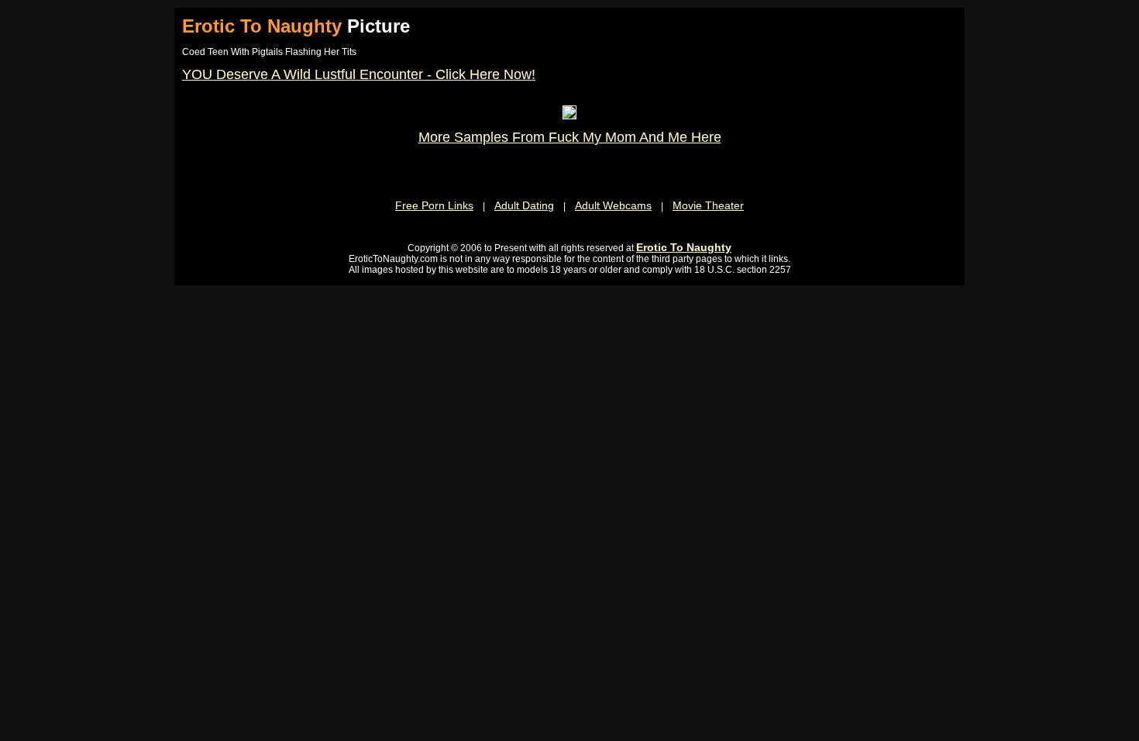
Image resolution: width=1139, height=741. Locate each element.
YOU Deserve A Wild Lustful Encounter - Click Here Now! (358, 74)
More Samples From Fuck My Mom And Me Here (569, 137)
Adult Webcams (613, 205)
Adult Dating (524, 205)
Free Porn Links (434, 205)
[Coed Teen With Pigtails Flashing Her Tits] (569, 115)
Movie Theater (708, 205)
